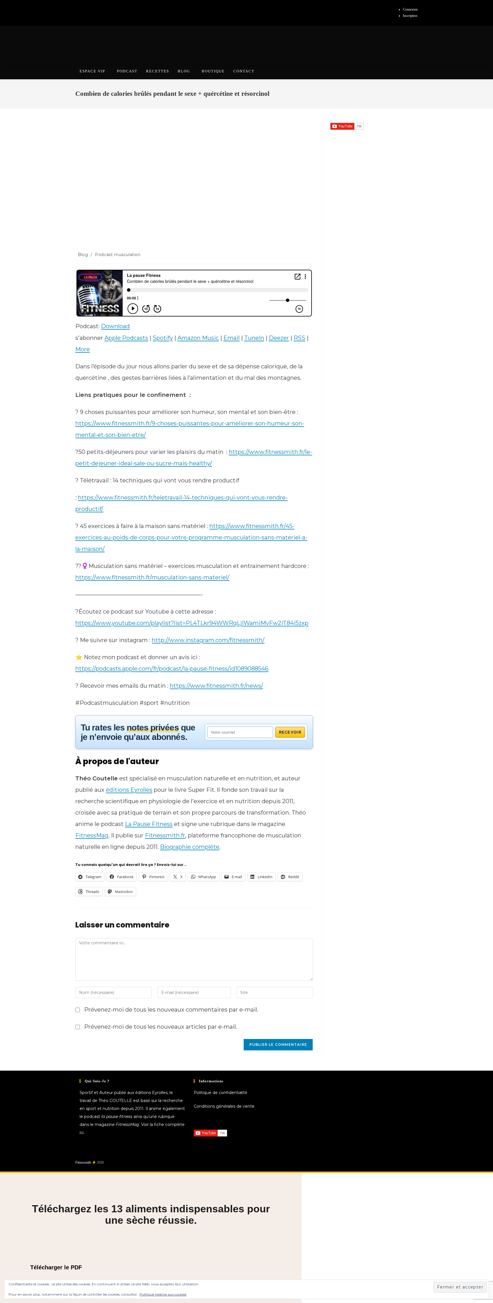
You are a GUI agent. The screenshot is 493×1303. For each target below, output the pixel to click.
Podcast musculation (117, 254)
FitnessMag (91, 835)
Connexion (410, 9)
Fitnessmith (83, 1162)
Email (231, 337)
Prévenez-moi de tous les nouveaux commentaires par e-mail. (171, 1009)
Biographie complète (189, 846)
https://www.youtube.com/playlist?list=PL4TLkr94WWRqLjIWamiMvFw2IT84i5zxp (191, 623)
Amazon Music (198, 337)
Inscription (410, 16)
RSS (299, 337)
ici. (82, 1132)
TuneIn (254, 337)
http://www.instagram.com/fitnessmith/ (208, 640)
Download (115, 326)
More (82, 349)
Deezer (279, 337)
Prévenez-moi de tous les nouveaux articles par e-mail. (160, 1026)
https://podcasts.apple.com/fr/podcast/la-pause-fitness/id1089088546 (171, 668)
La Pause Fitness (149, 824)
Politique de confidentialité (220, 1092)
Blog (83, 254)
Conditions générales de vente (224, 1106)
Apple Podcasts (126, 337)
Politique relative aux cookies (163, 1294)
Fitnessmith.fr (165, 835)
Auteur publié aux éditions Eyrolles (133, 1092)
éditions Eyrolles (129, 789)
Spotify (163, 337)
